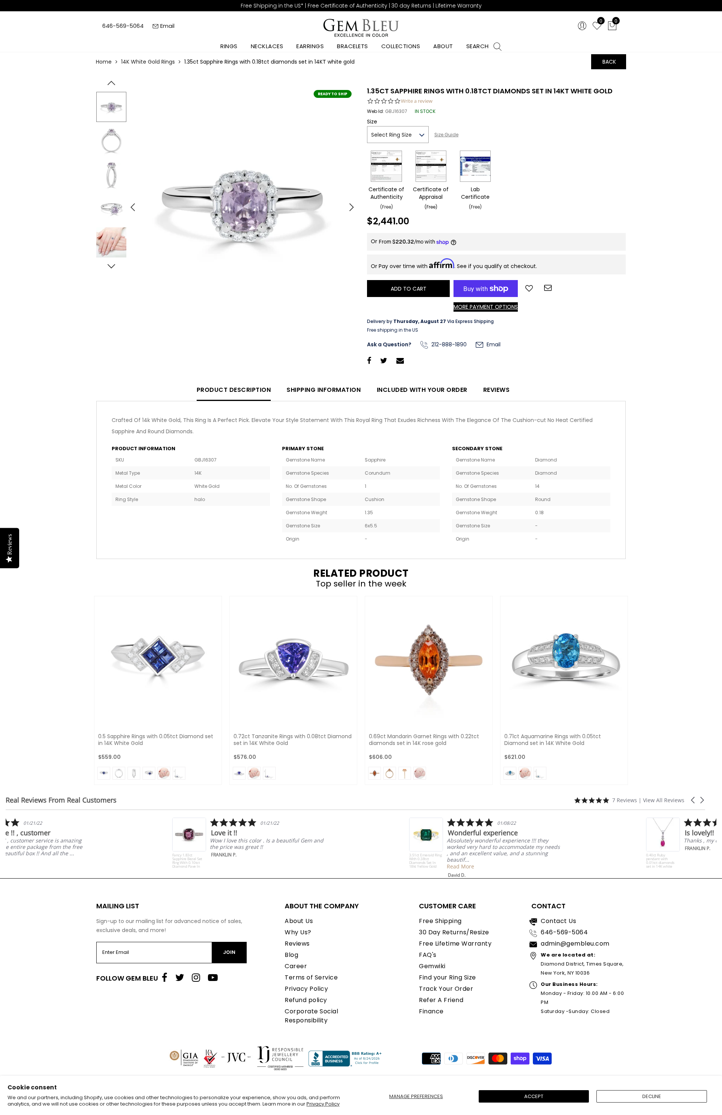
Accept (533, 1096)
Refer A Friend (441, 1000)
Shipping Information (324, 389)
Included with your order (422, 389)
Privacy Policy (323, 1103)
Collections (400, 46)
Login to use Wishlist (529, 287)
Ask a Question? (389, 344)
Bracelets (352, 46)
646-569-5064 (123, 26)
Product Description (234, 389)
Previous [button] (130, 204)
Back (609, 61)
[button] (693, 800)
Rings (229, 46)
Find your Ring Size (447, 977)
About (443, 46)
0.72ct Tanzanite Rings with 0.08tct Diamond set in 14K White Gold (293, 740)
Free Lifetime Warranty (455, 943)
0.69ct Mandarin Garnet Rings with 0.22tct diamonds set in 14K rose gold (424, 740)
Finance (431, 1011)
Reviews (496, 389)
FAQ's (428, 954)
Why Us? (298, 932)
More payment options (486, 307)
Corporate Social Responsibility (311, 1016)
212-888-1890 (448, 344)
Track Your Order (446, 988)
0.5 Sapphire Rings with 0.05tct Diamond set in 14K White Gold (155, 740)
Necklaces (267, 46)
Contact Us (558, 921)
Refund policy (306, 1000)
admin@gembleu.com (575, 943)
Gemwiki (432, 966)
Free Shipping (440, 921)
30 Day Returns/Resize (454, 932)
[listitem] (81, 845)
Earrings (310, 46)
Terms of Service (311, 977)
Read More (57, 860)
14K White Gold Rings (148, 61)
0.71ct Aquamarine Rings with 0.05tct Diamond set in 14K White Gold (552, 740)
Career (296, 966)
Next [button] (348, 204)
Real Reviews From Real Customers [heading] (61, 800)
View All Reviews (663, 800)
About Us (299, 921)
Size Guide (446, 134)
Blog (291, 954)
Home (104, 61)
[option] (242, 204)
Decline (651, 1096)
